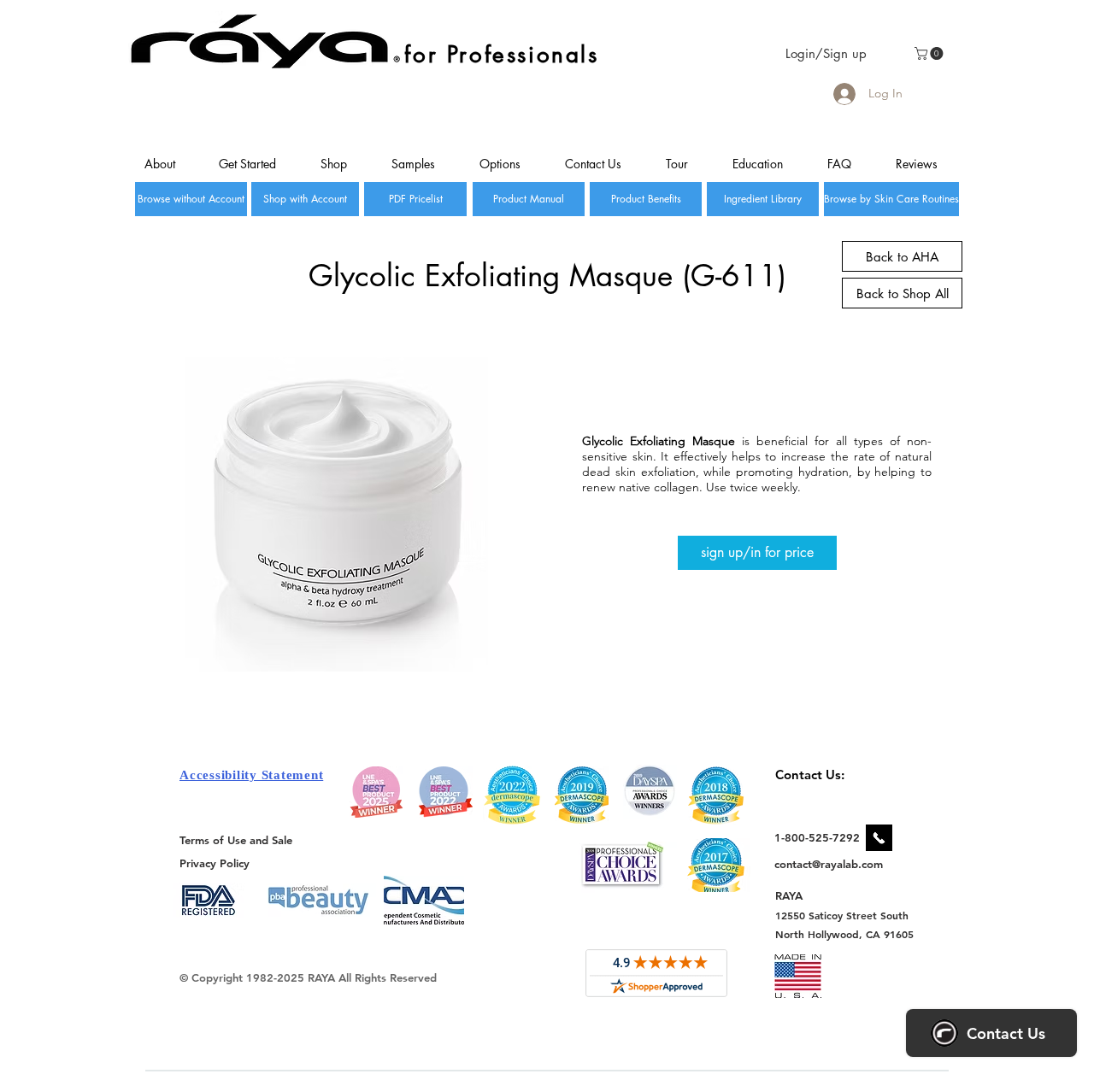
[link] (930, 53)
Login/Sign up (826, 53)
